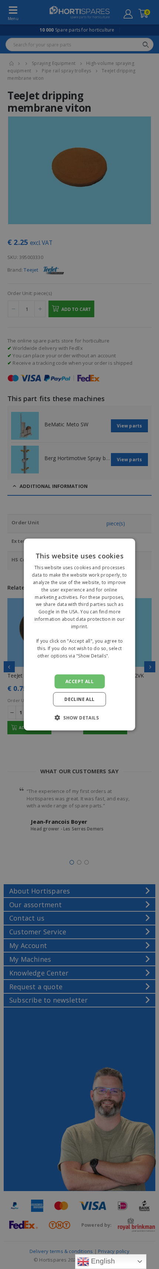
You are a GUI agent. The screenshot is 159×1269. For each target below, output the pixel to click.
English (102, 1261)
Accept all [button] (79, 681)
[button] (79, 717)
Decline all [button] (79, 699)
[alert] (79, 634)
